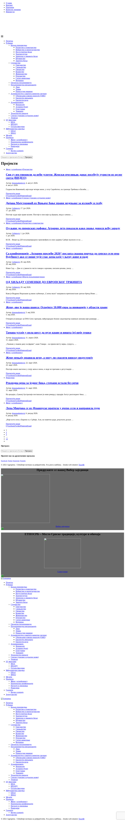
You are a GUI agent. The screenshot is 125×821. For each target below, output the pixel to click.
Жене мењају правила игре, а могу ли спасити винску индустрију (49, 357)
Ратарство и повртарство (26, 47)
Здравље (14, 118)
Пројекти (10, 137)
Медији (9, 135)
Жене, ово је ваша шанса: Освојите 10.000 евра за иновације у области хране (57, 307)
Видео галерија (17, 151)
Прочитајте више (13, 193)
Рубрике (9, 43)
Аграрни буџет (22, 107)
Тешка (18, 89)
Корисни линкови (13, 10)
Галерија (9, 148)
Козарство (20, 72)
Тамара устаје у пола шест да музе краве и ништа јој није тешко (48, 332)
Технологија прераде (19, 113)
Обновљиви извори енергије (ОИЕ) (31, 96)
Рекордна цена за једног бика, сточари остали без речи (42, 382)
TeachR (81, 465)
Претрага (28, 157)
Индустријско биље (24, 52)
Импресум (10, 12)
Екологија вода (22, 100)
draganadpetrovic (18, 183)
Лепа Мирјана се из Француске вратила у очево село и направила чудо (53, 408)
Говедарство (21, 65)
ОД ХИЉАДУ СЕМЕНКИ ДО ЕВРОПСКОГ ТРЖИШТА (44, 282)
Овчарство (20, 69)
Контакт (9, 5)
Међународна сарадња (15, 129)
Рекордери (15, 146)
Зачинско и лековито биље (27, 56)
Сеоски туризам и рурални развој (25, 116)
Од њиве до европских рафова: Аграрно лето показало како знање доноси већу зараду (63, 228)
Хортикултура (21, 54)
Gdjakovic (16, 208)
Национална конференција (22, 142)
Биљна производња (19, 45)
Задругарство (11, 153)
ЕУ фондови (11, 120)
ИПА (13, 122)
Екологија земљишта (24, 98)
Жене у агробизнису (19, 140)
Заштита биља (21, 61)
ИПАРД (14, 124)
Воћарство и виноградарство (28, 50)
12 (7, 439)
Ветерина (20, 80)
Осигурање (20, 109)
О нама (9, 3)
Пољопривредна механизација (23, 85)
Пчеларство (20, 76)
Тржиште (19, 111)
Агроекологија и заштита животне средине (29, 94)
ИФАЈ (13, 133)
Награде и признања (19, 144)
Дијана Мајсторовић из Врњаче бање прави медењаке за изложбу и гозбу (54, 203)
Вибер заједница (62, 526)
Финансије (20, 105)
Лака (18, 87)
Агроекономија (17, 102)
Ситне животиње (23, 78)
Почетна (9, 41)
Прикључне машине (24, 91)
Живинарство (21, 74)
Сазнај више (62, 572)
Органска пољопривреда (21, 83)
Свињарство (21, 67)
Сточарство (15, 63)
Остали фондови (18, 127)
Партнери (10, 7)
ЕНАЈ (13, 131)
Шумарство (20, 58)
